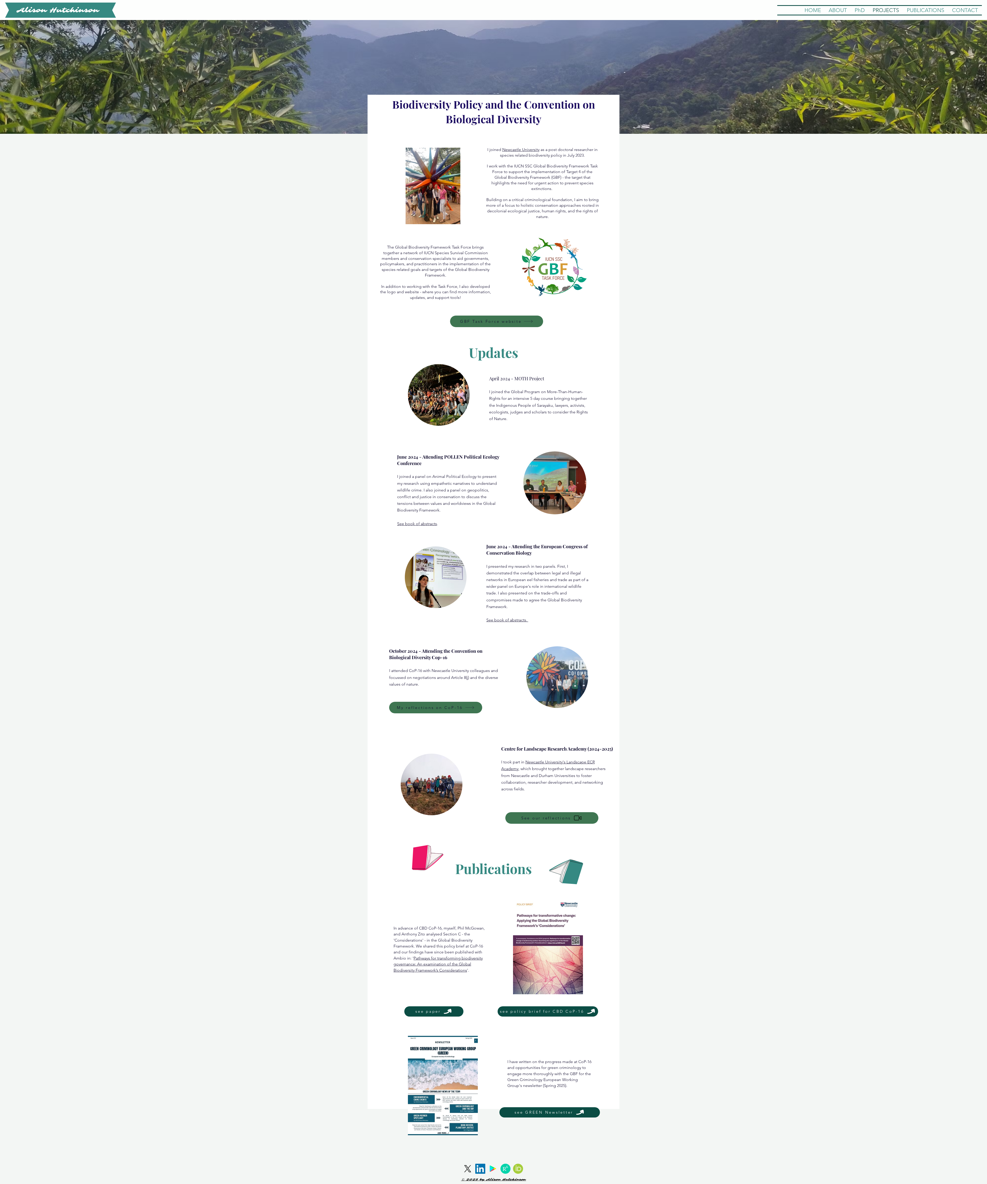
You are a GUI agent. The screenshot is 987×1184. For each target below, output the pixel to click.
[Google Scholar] (493, 1169)
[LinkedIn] (480, 1169)
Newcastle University (521, 149)
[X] (468, 1169)
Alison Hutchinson (57, 10)
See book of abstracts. (507, 620)
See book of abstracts (417, 523)
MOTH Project (529, 378)
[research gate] (505, 1169)
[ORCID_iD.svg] (518, 1169)
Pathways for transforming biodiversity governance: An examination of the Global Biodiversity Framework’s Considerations (438, 964)
